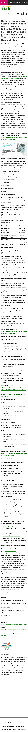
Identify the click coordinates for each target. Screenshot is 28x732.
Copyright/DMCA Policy (9, 729)
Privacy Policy (22, 729)
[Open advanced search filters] (21, 14)
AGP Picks (4, 2)
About (7, 723)
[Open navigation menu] (2, 13)
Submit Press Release (8, 726)
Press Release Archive (16, 723)
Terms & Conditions (20, 726)
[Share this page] (26, 13)
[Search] (18, 14)
